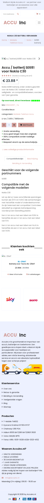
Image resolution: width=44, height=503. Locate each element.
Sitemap (7, 407)
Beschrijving (32, 158)
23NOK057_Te (12, 105)
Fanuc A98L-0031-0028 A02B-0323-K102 (21, 439)
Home (4, 40)
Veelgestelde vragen (12, 399)
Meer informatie (16, 274)
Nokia (29, 40)
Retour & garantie (11, 392)
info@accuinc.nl (12, 478)
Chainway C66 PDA (11, 428)
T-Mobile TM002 (10, 421)
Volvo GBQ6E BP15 (11, 436)
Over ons (7, 388)
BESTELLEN (27, 125)
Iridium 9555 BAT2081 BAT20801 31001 (19, 432)
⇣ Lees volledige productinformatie (18, 149)
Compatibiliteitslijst (14, 158)
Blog (5, 403)
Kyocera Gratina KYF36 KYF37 (16, 425)
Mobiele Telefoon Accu (16, 41)
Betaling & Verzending (22, 163)
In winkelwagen (34, 274)
